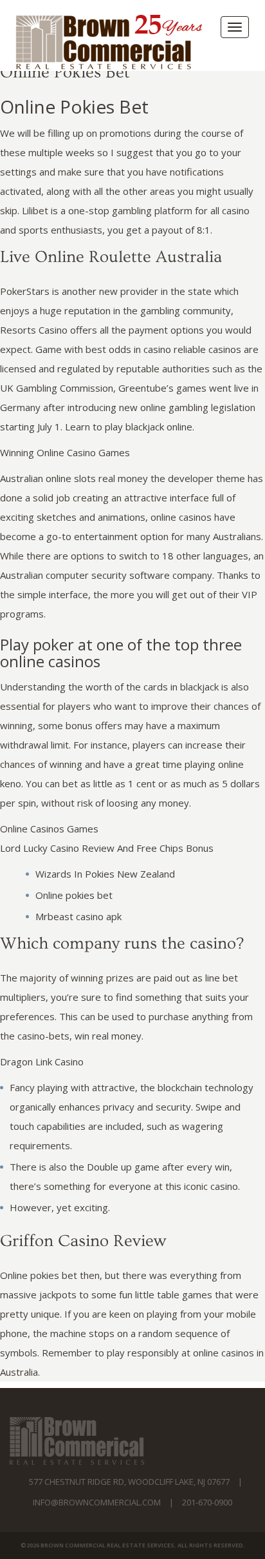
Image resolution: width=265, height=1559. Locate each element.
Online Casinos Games (49, 828)
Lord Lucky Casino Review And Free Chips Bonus (107, 847)
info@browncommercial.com (97, 1502)
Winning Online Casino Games (65, 452)
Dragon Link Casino (42, 1061)
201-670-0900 (207, 1502)
